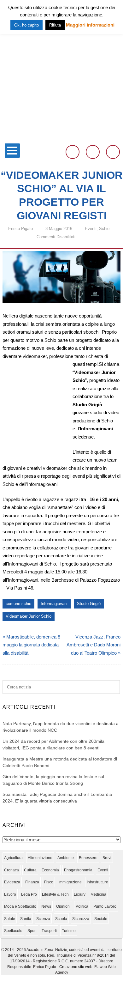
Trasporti (49, 931)
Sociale (100, 919)
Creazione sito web (75, 967)
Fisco (48, 882)
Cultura (30, 870)
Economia (50, 870)
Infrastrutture (97, 882)
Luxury (79, 894)
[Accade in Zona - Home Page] (61, 136)
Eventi (91, 228)
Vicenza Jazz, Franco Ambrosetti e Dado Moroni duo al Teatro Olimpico (93, 645)
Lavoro (10, 894)
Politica (82, 906)
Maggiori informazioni (90, 24)
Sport (32, 931)
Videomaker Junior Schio (28, 616)
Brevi (106, 858)
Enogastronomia (78, 870)
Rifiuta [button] (55, 25)
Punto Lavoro (104, 906)
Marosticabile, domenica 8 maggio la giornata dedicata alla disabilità (31, 645)
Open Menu (12, 150)
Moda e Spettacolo (20, 906)
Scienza (43, 919)
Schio (104, 228)
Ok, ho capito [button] (26, 25)
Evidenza (12, 882)
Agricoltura (13, 858)
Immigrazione (70, 882)
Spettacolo (13, 931)
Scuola (61, 919)
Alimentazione (40, 858)
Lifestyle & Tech (55, 894)
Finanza (32, 882)
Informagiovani (54, 603)
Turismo (69, 931)
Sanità (25, 919)
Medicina (98, 894)
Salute (9, 919)
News (46, 906)
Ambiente (65, 858)
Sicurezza (80, 919)
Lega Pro (29, 894)
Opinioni (63, 906)
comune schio (18, 603)
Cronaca (11, 870)
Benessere (88, 858)
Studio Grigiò (89, 603)
